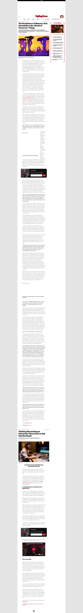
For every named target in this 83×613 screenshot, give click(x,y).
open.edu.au (25, 601)
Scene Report (47, 19)
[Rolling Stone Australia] (41, 17)
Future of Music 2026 (55, 19)
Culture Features (26, 429)
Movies (38, 19)
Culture (33, 19)
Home (19, 21)
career (34, 492)
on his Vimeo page (30, 97)
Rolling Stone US (27, 422)
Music (29, 19)
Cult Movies (29, 425)
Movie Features (26, 21)
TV (42, 19)
